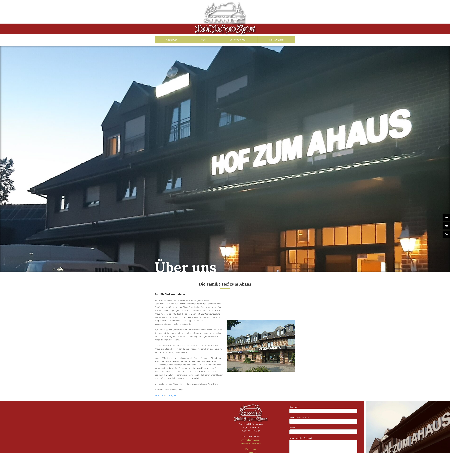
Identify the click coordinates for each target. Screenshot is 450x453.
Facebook (159, 395)
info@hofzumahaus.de (251, 443)
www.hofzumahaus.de (250, 440)
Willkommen (171, 40)
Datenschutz (250, 449)
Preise (203, 40)
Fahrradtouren (276, 40)
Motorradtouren (238, 40)
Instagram (172, 395)
